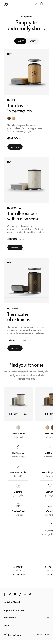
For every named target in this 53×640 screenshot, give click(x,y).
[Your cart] (41, 3)
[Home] (19, 4)
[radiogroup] (26, 41)
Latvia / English (13, 601)
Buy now (15, 146)
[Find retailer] (36, 3)
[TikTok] (19, 594)
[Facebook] (4, 594)
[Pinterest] (29, 594)
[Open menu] (46, 3)
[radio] (20, 41)
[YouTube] (14, 594)
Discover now (18, 574)
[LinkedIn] (24, 594)
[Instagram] (9, 594)
